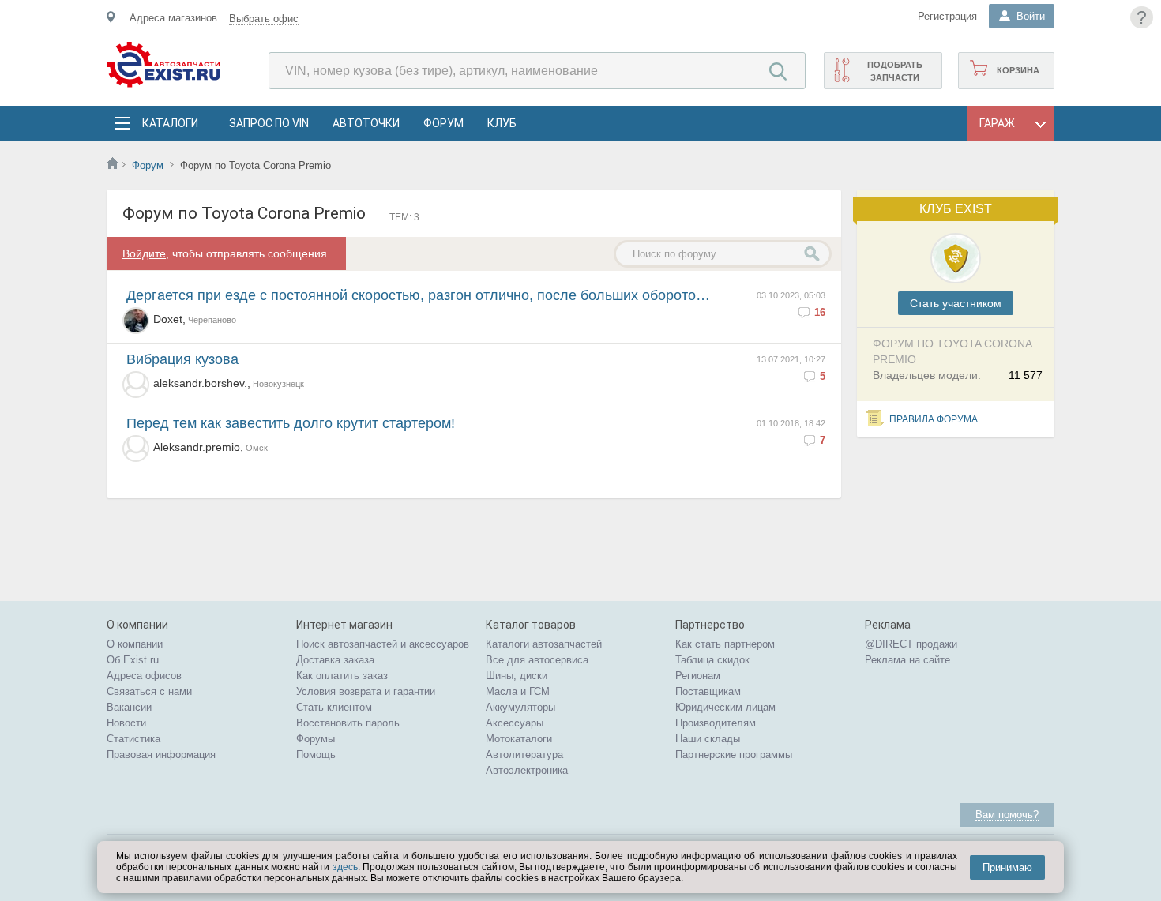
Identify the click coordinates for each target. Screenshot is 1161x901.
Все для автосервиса (537, 660)
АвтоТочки (366, 123)
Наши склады (707, 739)
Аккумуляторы (520, 707)
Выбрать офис (264, 18)
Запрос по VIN (269, 123)
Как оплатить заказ (342, 675)
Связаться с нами (149, 691)
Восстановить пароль (348, 723)
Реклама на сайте (907, 660)
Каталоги (169, 123)
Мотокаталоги (519, 739)
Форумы (315, 739)
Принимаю (1007, 867)
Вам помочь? (1007, 814)
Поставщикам (708, 691)
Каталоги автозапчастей (544, 644)
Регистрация (947, 16)
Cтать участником (955, 303)
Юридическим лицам (725, 707)
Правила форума (933, 419)
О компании (135, 644)
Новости (126, 723)
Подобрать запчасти (894, 71)
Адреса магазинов (173, 18)
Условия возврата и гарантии (365, 691)
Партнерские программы (733, 754)
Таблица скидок (712, 660)
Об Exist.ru (133, 660)
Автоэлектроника (527, 770)
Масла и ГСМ (518, 691)
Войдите (144, 253)
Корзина (1018, 70)
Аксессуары (514, 723)
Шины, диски (516, 675)
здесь (345, 867)
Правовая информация (161, 754)
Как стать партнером (725, 644)
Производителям (715, 723)
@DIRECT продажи (911, 644)
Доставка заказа (335, 660)
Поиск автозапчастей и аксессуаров (382, 644)
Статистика (133, 739)
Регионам (697, 675)
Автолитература (524, 754)
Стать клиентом (334, 707)
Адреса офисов (144, 675)
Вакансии (129, 707)
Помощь (316, 754)
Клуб (502, 123)
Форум (443, 123)
